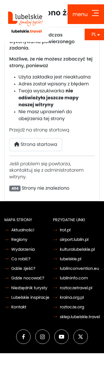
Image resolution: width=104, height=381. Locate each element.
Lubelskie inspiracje (30, 297)
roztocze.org (72, 307)
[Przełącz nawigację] (86, 14)
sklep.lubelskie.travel (80, 317)
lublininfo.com (74, 278)
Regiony (19, 239)
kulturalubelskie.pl (77, 249)
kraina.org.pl (72, 297)
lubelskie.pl (70, 259)
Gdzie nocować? (27, 278)
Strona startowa (38, 144)
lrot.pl (65, 230)
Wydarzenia (23, 249)
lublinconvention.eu (79, 268)
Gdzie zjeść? (23, 268)
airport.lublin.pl (74, 239)
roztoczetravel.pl (76, 288)
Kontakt (18, 307)
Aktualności (22, 230)
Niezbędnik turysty (29, 288)
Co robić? (20, 259)
